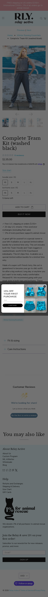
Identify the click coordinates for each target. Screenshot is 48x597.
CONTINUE (13, 305)
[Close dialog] (44, 286)
